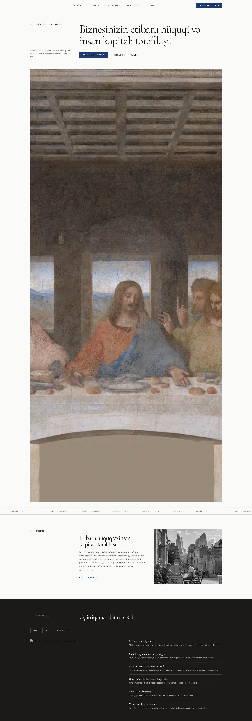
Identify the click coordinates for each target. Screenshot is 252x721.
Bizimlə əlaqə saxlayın (125, 55)
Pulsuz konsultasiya (209, 5)
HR (46, 630)
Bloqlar (128, 5)
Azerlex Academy (62, 630)
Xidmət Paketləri (111, 5)
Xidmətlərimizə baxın (93, 55)
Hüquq (36, 630)
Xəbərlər (140, 5)
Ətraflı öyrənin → (88, 577)
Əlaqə (151, 5)
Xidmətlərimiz (92, 5)
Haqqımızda (76, 5)
